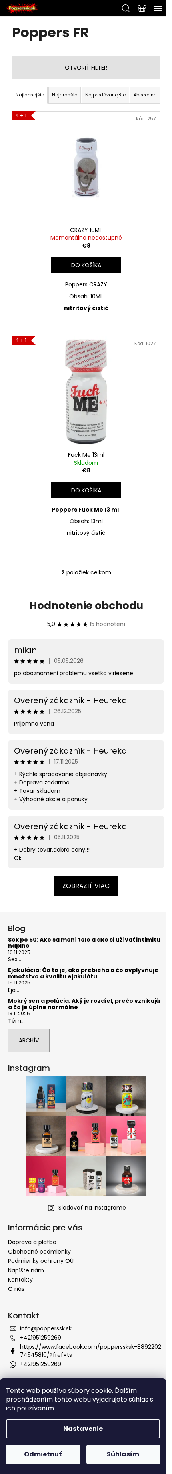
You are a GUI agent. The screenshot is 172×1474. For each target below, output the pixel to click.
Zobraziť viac (86, 885)
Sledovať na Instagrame (92, 1208)
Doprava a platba (32, 1242)
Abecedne (145, 95)
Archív (29, 1040)
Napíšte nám (26, 1270)
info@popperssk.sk (46, 1328)
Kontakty (20, 1280)
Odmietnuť (43, 1454)
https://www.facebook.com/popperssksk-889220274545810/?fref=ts (90, 1350)
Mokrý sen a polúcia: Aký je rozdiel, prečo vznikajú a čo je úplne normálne (84, 1004)
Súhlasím (123, 1454)
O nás (16, 1289)
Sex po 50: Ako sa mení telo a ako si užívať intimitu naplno (84, 943)
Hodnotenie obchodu (86, 605)
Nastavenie (83, 1428)
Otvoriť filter (86, 68)
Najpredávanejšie (105, 95)
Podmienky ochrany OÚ (41, 1261)
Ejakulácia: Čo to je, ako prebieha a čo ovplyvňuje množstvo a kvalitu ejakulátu (83, 973)
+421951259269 (40, 1338)
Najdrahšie (64, 95)
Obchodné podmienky (39, 1252)
